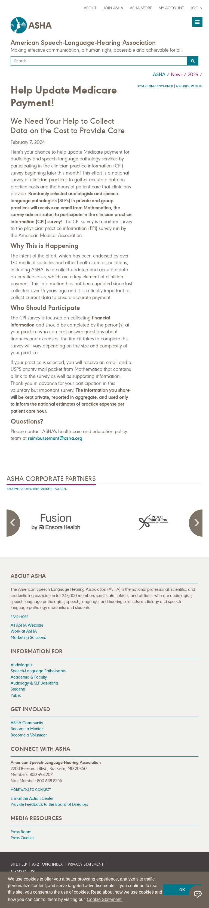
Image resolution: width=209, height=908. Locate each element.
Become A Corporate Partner (29, 489)
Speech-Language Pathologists (38, 670)
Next (195, 523)
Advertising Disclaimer (155, 86)
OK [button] (182, 890)
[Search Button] (192, 61)
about (90, 8)
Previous (13, 523)
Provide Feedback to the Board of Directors (49, 804)
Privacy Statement (85, 864)
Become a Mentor (27, 728)
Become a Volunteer (29, 735)
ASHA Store (141, 8)
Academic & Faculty (29, 677)
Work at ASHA (24, 631)
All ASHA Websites (27, 625)
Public (16, 695)
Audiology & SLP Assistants (34, 683)
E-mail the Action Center (32, 798)
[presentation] (55, 522)
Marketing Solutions (28, 637)
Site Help (19, 864)
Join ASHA (113, 8)
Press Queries (22, 837)
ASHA (159, 74)
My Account (171, 8)
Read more (19, 617)
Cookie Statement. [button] (104, 899)
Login (196, 8)
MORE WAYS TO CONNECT (31, 790)
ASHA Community (27, 722)
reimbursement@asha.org (55, 438)
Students (18, 689)
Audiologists (21, 664)
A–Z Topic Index (47, 864)
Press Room (21, 831)
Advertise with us (189, 86)
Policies (60, 489)
